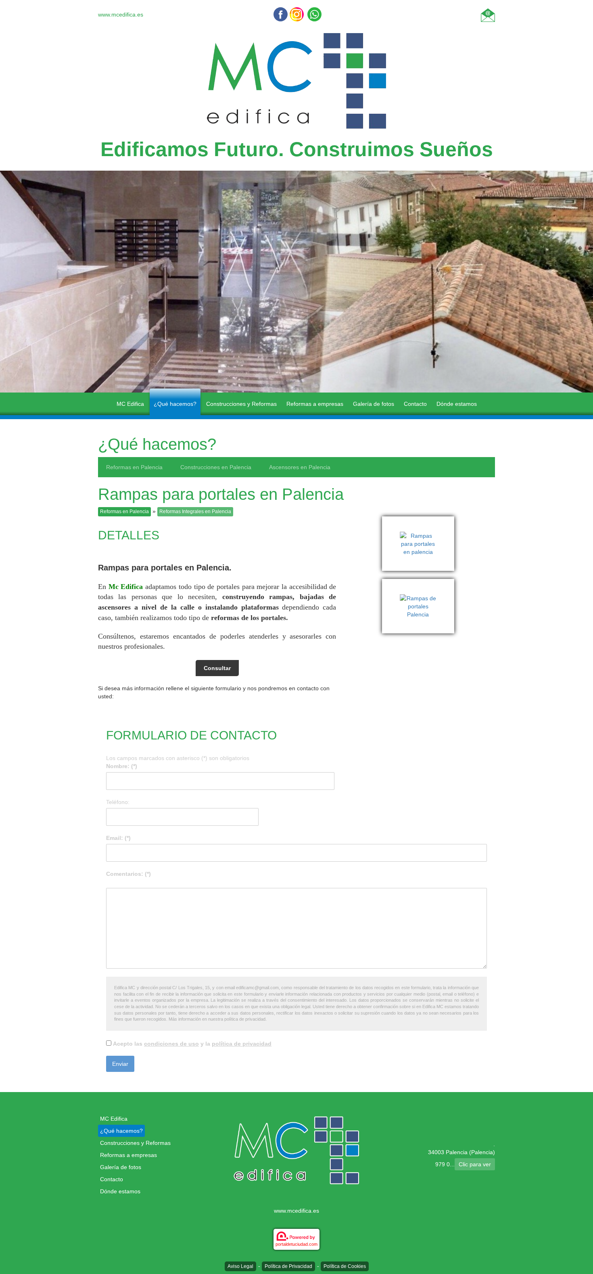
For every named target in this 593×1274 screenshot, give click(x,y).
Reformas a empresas (314, 404)
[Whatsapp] (314, 14)
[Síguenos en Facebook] (281, 14)
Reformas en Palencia (134, 467)
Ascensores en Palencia (299, 467)
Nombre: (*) (121, 766)
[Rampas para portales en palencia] (419, 520)
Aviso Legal (240, 1266)
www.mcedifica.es (120, 14)
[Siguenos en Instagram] (297, 14)
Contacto (415, 404)
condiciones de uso (171, 1043)
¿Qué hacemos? (175, 404)
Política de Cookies (345, 1266)
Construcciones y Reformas (241, 404)
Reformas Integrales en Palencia (195, 511)
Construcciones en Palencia (215, 467)
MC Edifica (130, 404)
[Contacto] (488, 14)
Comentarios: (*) (128, 874)
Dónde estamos (456, 404)
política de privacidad (241, 1043)
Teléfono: (117, 802)
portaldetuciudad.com (296, 1244)
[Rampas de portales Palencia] (419, 583)
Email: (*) (118, 838)
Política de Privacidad (288, 1266)
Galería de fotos (373, 404)
